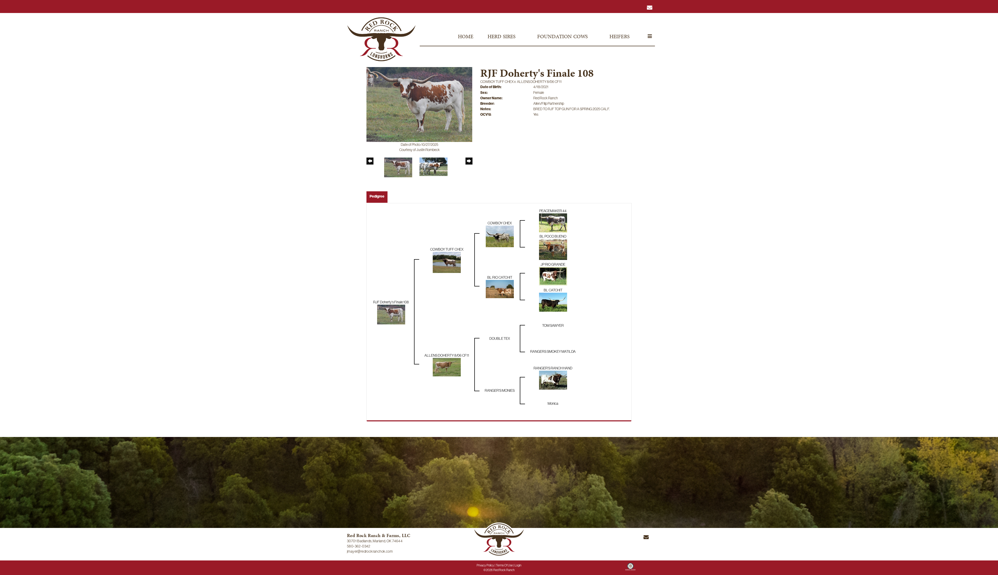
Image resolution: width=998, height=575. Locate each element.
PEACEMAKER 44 (553, 211)
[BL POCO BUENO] (553, 249)
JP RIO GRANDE (553, 264)
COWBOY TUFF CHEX (497, 82)
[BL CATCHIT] (553, 302)
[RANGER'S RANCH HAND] (553, 380)
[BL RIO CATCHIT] (500, 289)
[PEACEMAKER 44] (553, 222)
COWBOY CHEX (500, 223)
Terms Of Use (504, 565)
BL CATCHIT (553, 290)
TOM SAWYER (553, 325)
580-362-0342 (358, 546)
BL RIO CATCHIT (499, 277)
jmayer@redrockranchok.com (370, 551)
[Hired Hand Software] (630, 568)
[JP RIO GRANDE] (553, 276)
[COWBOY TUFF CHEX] (447, 262)
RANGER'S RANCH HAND (553, 368)
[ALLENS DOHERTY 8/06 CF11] (447, 367)
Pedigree (377, 196)
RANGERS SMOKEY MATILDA (553, 351)
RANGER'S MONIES (500, 390)
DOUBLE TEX (499, 338)
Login (518, 565)
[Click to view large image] (419, 104)
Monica (553, 403)
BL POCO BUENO (553, 236)
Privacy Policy (485, 565)
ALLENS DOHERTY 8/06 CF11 (539, 82)
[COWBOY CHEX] (500, 236)
